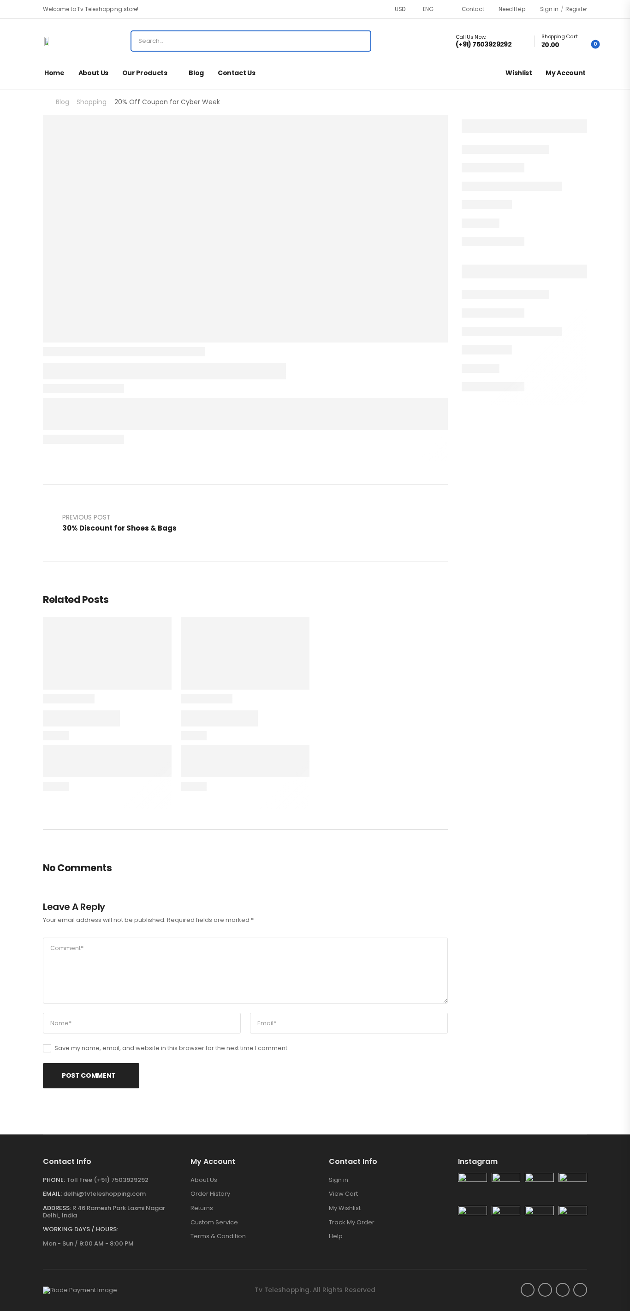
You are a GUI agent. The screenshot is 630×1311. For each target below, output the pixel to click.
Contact (473, 9)
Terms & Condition (218, 1236)
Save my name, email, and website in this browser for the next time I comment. (171, 1048)
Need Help (512, 9)
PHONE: (54, 1179)
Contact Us (237, 72)
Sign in (338, 1180)
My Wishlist (345, 1208)
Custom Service (214, 1222)
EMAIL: (52, 1193)
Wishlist (518, 72)
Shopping (92, 101)
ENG (428, 9)
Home (54, 72)
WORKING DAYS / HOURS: (80, 1229)
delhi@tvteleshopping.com (104, 1193)
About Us (93, 72)
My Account (566, 72)
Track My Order (351, 1222)
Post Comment (89, 1075)
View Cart (343, 1194)
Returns (201, 1208)
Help (336, 1236)
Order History (210, 1194)
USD (400, 9)
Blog (196, 72)
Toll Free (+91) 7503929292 (107, 1179)
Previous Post (119, 523)
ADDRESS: (57, 1208)
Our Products (144, 72)
